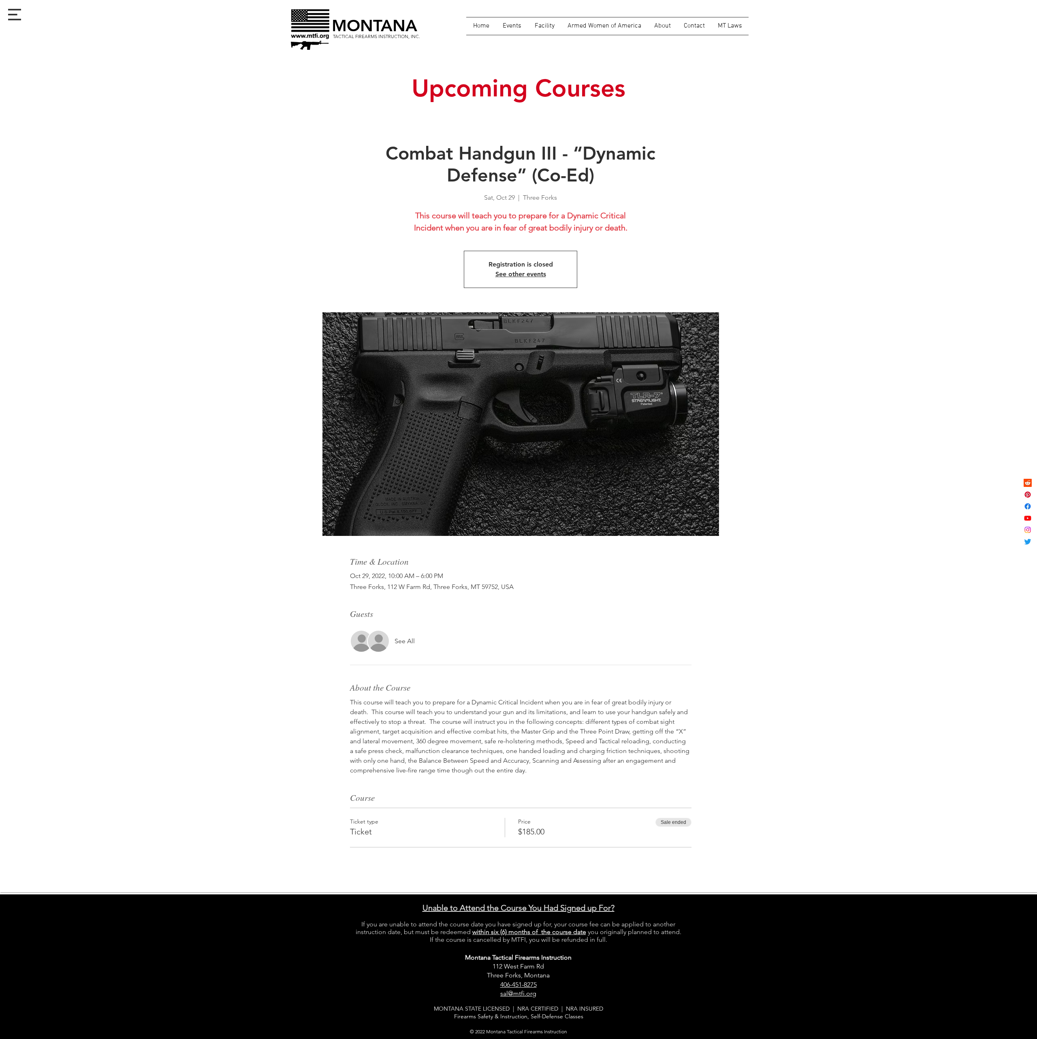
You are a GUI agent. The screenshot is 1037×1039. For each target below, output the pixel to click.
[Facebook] (1028, 506)
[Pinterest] (1028, 495)
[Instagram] (1028, 530)
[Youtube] (1028, 518)
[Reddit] (1028, 483)
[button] (14, 14)
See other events (520, 274)
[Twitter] (1028, 542)
